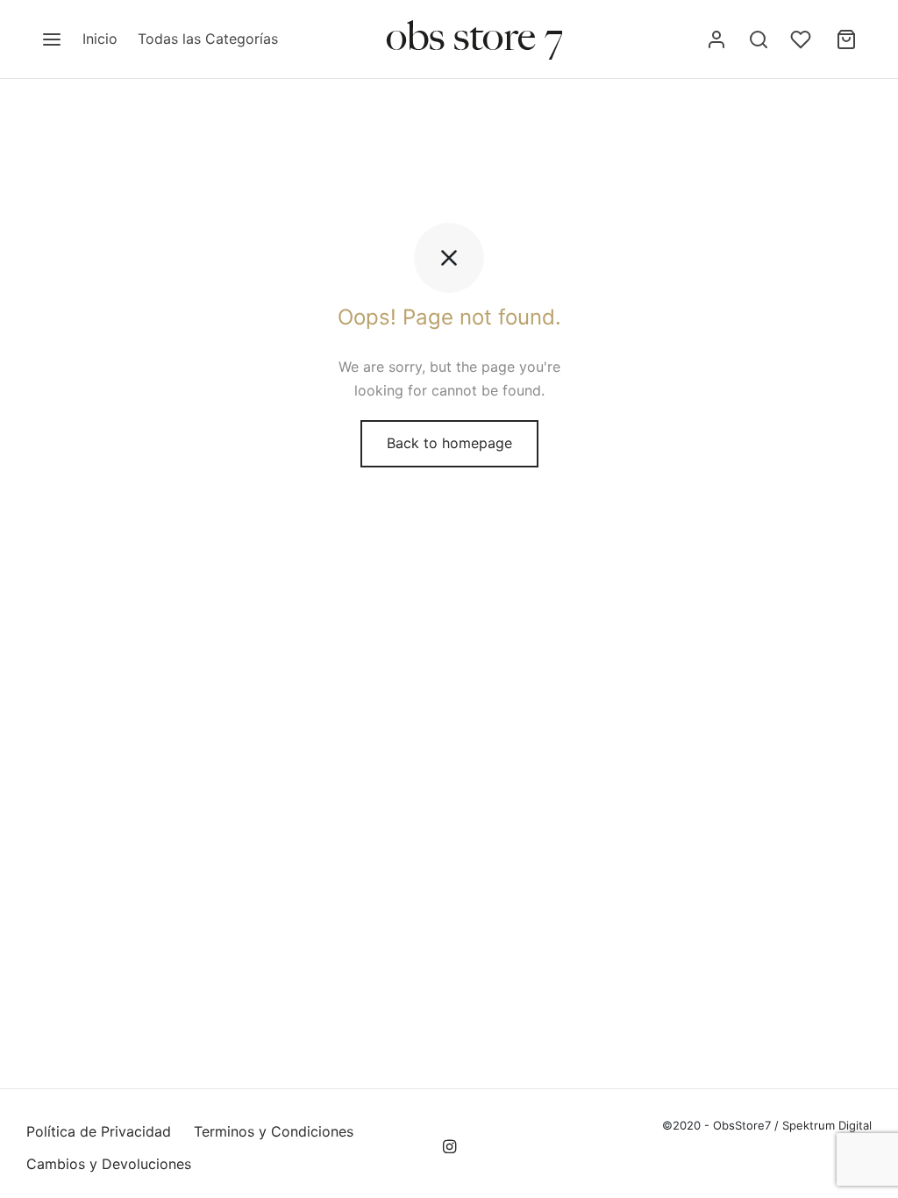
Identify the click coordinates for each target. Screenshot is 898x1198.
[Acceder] (716, 39)
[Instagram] (448, 1147)
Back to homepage (449, 443)
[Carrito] (846, 39)
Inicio (100, 38)
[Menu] (51, 39)
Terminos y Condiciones (273, 1131)
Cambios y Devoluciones (108, 1164)
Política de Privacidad (98, 1131)
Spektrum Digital (825, 1125)
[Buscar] (758, 39)
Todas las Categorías (208, 38)
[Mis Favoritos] (802, 39)
